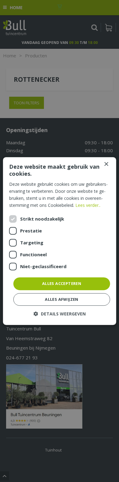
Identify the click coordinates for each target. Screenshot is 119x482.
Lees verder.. (87, 205)
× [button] (106, 164)
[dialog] (59, 241)
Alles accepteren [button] (61, 283)
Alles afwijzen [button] (61, 299)
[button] (60, 313)
